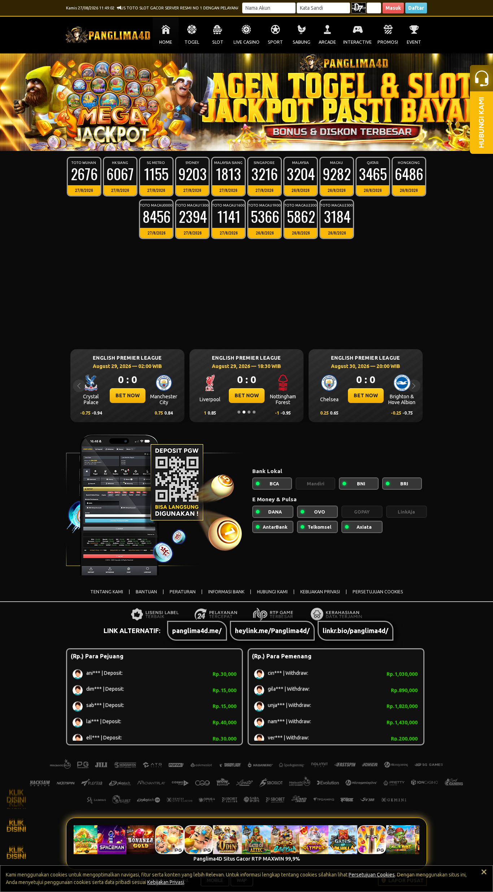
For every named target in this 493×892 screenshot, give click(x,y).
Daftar (416, 8)
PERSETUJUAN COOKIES (378, 591)
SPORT (275, 42)
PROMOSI (388, 42)
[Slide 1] (233, 141)
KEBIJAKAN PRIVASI (320, 591)
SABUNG (301, 42)
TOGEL (191, 42)
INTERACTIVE (357, 42)
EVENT (414, 42)
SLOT (217, 42)
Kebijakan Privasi (165, 882)
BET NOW (127, 395)
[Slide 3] (244, 141)
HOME (165, 42)
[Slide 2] (238, 141)
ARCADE (327, 42)
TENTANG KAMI (106, 591)
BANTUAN (146, 591)
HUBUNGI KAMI (272, 591)
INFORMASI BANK (226, 591)
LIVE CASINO (246, 42)
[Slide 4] (249, 141)
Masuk (393, 8)
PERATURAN (183, 591)
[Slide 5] (254, 141)
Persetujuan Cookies (372, 875)
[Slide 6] (259, 141)
